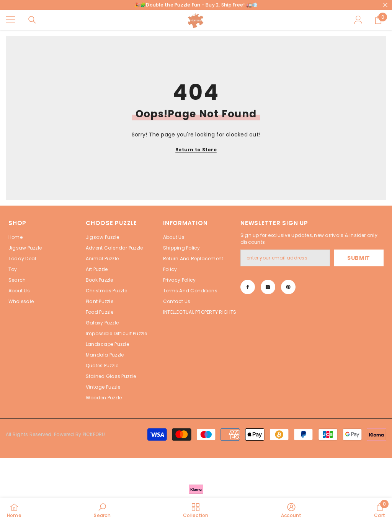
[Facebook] (247, 287)
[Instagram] (268, 287)
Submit (358, 258)
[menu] (10, 19)
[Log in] (358, 20)
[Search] (32, 19)
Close (385, 5)
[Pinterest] (288, 287)
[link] (102, 510)
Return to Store (196, 149)
